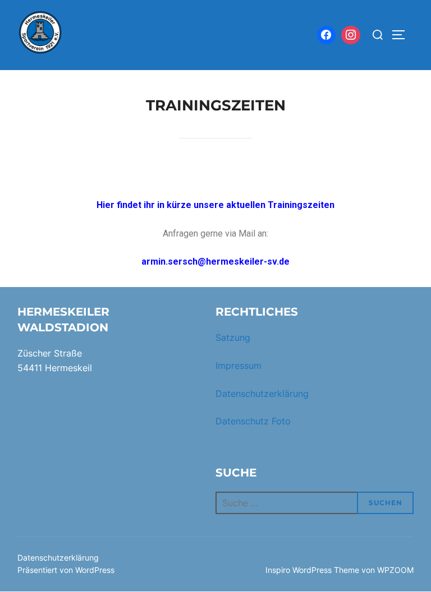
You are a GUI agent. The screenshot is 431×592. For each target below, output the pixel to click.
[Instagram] (350, 35)
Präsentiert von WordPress (65, 570)
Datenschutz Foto (253, 421)
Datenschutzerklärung (262, 393)
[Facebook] (326, 35)
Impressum (239, 365)
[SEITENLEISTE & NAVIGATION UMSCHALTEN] (402, 34)
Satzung (233, 337)
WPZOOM (395, 570)
